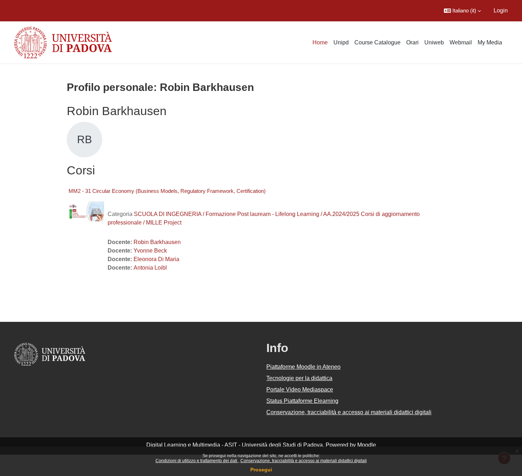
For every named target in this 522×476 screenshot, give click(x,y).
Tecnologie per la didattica (299, 378)
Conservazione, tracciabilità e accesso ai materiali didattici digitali (303, 460)
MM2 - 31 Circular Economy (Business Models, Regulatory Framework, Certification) (167, 191)
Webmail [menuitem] (461, 42)
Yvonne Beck (150, 251)
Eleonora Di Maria (156, 259)
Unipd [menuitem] (341, 42)
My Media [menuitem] (490, 42)
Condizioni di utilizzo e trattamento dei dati (197, 460)
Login (501, 10)
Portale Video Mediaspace (299, 389)
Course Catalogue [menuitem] (377, 42)
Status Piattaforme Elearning (302, 401)
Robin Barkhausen (157, 242)
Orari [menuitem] (412, 42)
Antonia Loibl (150, 268)
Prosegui (261, 469)
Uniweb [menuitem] (434, 42)
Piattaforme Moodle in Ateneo (303, 367)
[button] (462, 10)
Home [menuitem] (320, 42)
